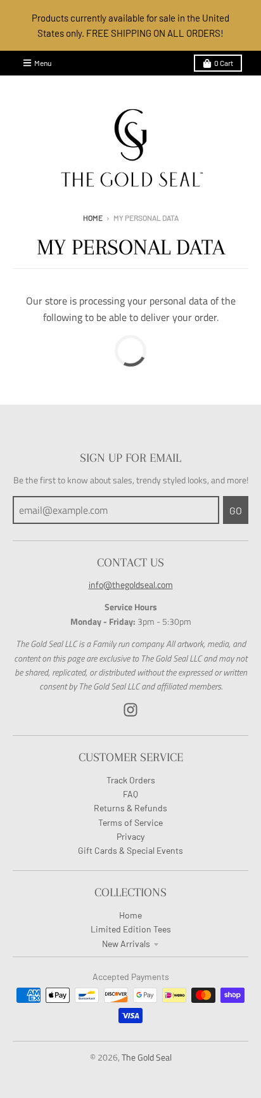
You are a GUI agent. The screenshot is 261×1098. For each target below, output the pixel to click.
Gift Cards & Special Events (130, 850)
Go (235, 510)
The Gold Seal (147, 1057)
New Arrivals (126, 943)
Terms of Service (130, 822)
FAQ (130, 793)
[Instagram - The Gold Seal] (130, 709)
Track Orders (130, 779)
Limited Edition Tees (131, 929)
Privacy (130, 836)
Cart (223, 62)
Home (93, 217)
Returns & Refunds (130, 807)
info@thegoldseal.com (131, 584)
